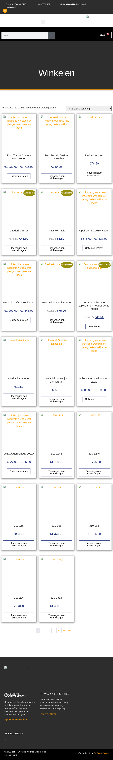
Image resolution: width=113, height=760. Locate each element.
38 (64, 630)
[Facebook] (5, 11)
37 (59, 630)
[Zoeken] (51, 35)
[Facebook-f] (5, 739)
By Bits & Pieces (101, 753)
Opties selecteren (19, 176)
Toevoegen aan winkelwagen (56, 177)
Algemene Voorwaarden (15, 719)
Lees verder (94, 326)
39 (69, 630)
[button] (43, 22)
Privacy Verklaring (48, 714)
